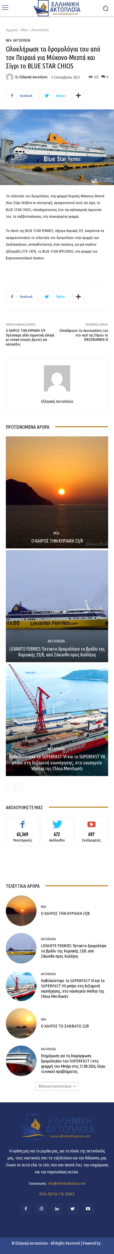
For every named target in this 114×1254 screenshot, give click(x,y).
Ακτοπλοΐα (40, 29)
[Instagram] (41, 1208)
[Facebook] (26, 1208)
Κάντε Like (22, 821)
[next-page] (19, 787)
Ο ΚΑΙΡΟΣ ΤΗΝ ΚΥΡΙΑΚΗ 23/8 (57, 540)
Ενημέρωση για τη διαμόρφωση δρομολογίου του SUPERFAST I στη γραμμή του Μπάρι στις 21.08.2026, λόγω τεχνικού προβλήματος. (73, 1063)
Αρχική (11, 29)
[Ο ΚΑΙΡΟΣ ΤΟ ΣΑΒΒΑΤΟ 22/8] (21, 1023)
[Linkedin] (57, 1208)
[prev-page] (9, 787)
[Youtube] (88, 1208)
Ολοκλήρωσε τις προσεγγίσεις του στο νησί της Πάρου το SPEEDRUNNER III (83, 334)
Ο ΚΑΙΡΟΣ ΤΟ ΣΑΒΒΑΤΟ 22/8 (65, 1025)
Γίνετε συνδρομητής (91, 821)
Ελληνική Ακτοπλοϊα (33, 77)
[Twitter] (72, 1208)
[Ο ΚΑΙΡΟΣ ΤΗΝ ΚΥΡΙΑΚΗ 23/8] (57, 492)
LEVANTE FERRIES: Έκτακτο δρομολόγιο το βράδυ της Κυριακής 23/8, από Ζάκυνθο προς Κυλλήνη (57, 651)
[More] (78, 96)
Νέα (24, 29)
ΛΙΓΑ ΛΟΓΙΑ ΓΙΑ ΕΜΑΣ (57, 1193)
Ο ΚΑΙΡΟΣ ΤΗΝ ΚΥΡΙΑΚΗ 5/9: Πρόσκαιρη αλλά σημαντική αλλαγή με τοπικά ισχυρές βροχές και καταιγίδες (30, 337)
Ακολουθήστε (57, 821)
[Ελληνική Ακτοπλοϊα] (10, 77)
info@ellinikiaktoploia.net (66, 1183)
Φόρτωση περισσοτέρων (55, 1086)
